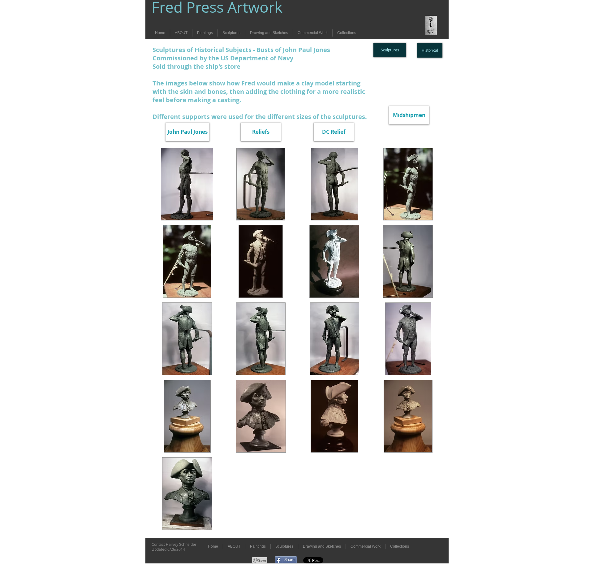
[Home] (431, 25)
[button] (187, 184)
